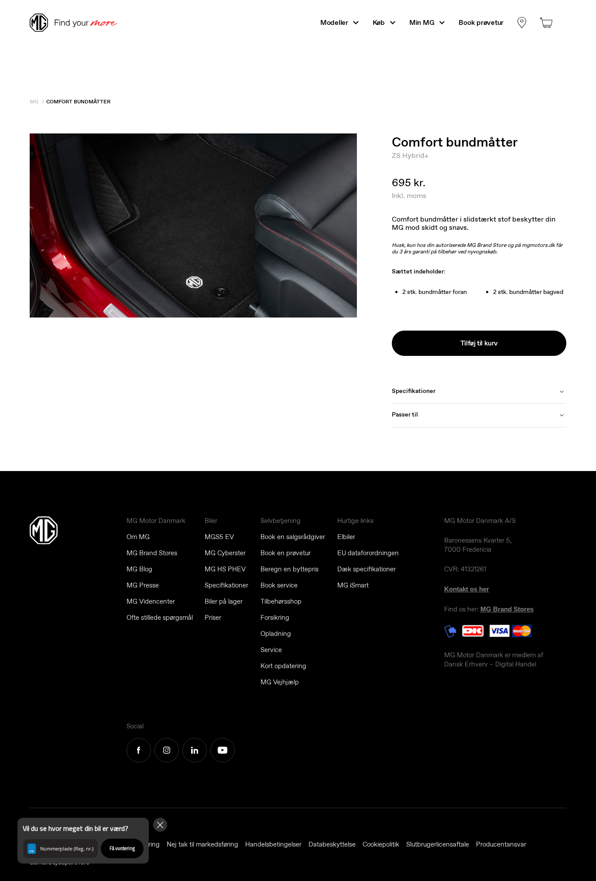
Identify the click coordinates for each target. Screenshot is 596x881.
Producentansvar (501, 844)
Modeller (334, 22)
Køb (379, 22)
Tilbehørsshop (280, 601)
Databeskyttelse (332, 844)
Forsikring (274, 617)
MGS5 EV (219, 537)
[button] (83, 841)
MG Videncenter (151, 601)
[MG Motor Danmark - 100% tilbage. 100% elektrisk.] (77, 23)
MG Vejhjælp (279, 682)
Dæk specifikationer (366, 569)
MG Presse (143, 585)
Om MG (138, 537)
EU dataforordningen (368, 553)
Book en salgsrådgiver (292, 537)
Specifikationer (226, 585)
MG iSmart (353, 585)
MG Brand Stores (152, 553)
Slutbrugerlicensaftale (437, 844)
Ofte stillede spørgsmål (160, 617)
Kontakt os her (466, 589)
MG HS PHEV (225, 569)
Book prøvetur (481, 22)
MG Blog (139, 569)
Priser (213, 617)
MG (34, 101)
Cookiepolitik (381, 844)
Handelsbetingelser (273, 844)
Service (271, 649)
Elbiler (346, 537)
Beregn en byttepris (289, 569)
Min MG (421, 22)
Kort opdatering (283, 666)
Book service (279, 585)
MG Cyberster (225, 553)
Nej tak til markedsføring (202, 844)
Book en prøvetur (285, 553)
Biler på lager (224, 601)
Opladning (275, 633)
